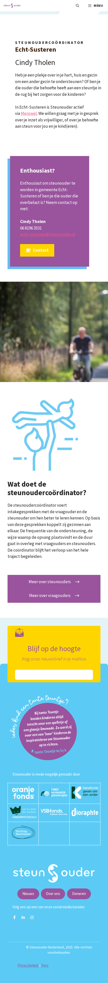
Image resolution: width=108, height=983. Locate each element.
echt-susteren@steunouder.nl (47, 234)
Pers (44, 965)
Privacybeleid (28, 965)
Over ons (53, 893)
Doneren (79, 893)
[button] (77, 5)
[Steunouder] (12, 5)
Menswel (29, 113)
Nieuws (28, 893)
